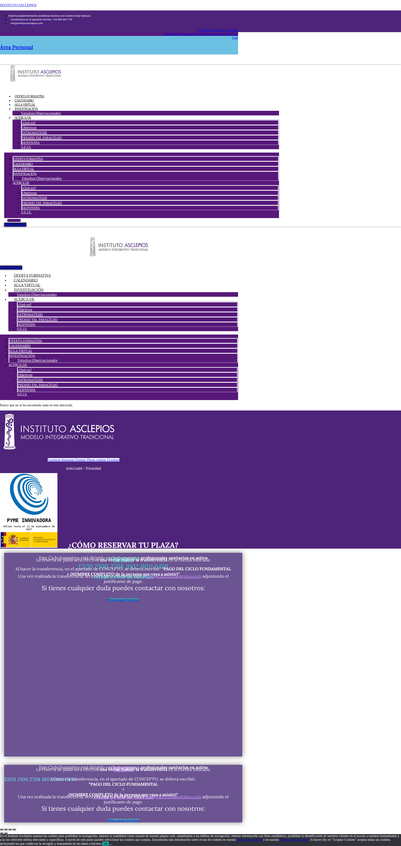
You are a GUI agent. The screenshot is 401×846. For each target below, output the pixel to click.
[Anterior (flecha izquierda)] (1, 833)
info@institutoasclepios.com (173, 576)
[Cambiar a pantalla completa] (6, 829)
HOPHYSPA (30, 142)
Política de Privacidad (294, 839)
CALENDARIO (23, 164)
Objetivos (29, 127)
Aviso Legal (74, 468)
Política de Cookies (249, 839)
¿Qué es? (29, 122)
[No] (111, 844)
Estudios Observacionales (41, 113)
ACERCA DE (23, 117)
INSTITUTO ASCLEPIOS (18, 5)
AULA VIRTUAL (23, 169)
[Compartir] (10, 829)
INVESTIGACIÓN (26, 109)
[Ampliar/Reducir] (1, 829)
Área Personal (16, 47)
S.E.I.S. (26, 147)
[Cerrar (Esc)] (14, 829)
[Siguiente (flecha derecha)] (6, 833)
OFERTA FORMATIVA (28, 159)
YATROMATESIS (34, 132)
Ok (106, 843)
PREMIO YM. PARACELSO (42, 137)
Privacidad (93, 468)
